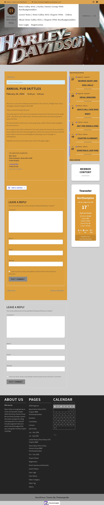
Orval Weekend (88, 97)
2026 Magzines (34, 406)
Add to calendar (17, 188)
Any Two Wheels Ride (88, 126)
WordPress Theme (44, 497)
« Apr (54, 435)
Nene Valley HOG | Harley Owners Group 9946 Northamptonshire (41, 8)
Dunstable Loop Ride (88, 150)
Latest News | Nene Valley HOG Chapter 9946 (41, 14)
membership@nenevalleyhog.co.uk (49, 2)
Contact (32, 425)
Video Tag (32, 483)
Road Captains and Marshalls (39, 465)
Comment (12, 210)
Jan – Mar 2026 (34, 432)
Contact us (86, 16)
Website (11, 260)
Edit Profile (33, 429)
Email (11, 249)
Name (11, 238)
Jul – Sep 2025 (34, 436)
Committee (33, 421)
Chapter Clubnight (57, 290)
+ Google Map (13, 164)
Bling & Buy (10, 290)
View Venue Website (15, 169)
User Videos (33, 476)
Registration (37, 24)
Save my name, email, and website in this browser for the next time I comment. (35, 377)
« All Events (10, 77)
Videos (69, 14)
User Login (24, 24)
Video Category (34, 479)
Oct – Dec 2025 (34, 454)
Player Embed (33, 458)
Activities (32, 418)
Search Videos (34, 469)
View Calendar (74, 160)
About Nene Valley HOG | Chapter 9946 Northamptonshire (47, 19)
